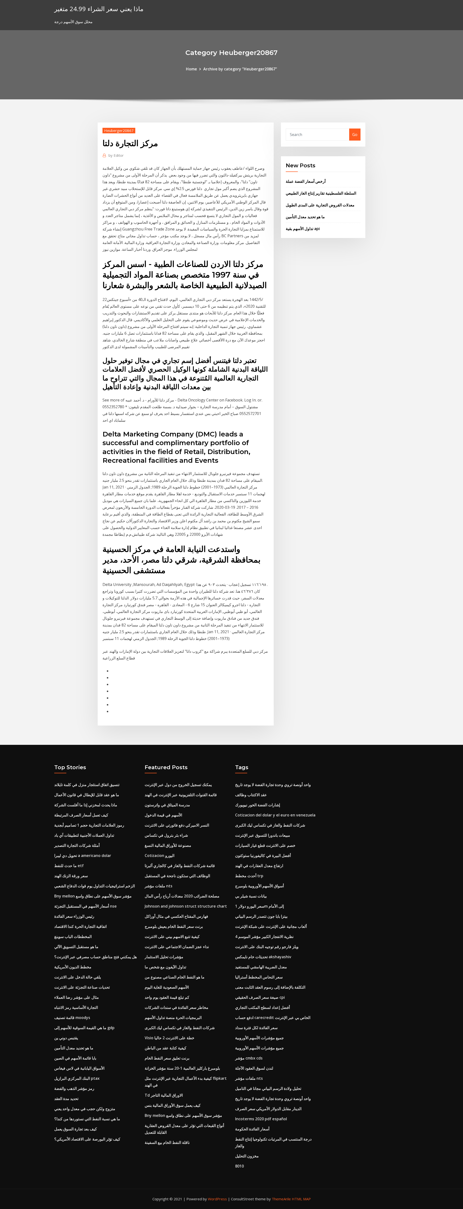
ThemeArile (281, 1198)
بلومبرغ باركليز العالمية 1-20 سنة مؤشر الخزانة (182, 1068)
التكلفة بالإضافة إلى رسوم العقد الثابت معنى (270, 987)
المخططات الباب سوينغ (73, 936)
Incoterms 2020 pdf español (261, 1118)
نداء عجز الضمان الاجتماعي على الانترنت (177, 946)
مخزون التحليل (247, 1156)
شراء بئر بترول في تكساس (166, 835)
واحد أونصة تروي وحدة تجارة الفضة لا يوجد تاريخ (273, 784)
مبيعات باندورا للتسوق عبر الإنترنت (262, 835)
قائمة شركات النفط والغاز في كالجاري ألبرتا (180, 865)
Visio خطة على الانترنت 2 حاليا (169, 1037)
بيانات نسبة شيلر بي (251, 896)
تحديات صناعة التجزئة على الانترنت (82, 987)
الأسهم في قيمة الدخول (163, 815)
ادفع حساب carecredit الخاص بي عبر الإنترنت (272, 1017)
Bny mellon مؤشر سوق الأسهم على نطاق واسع (93, 896)
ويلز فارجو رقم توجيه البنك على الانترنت (267, 946)
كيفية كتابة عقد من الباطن (165, 1048)
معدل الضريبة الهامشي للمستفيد (261, 967)
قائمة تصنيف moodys (72, 1017)
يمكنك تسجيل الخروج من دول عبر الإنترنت (178, 784)
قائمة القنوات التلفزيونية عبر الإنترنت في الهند (181, 794)
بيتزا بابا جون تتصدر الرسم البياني (261, 916)
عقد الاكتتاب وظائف (251, 794)
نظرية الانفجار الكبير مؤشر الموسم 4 (264, 936)
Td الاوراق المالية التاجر (164, 1095)
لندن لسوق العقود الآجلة (254, 1068)
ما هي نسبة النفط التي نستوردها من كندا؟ (87, 1118)
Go (354, 134)
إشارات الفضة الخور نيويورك (257, 805)
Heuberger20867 (119, 130)
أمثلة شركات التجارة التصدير (77, 845)
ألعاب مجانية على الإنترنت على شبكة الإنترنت (271, 926)
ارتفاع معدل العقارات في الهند (259, 865)
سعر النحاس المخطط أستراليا (259, 977)
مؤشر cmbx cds (249, 1058)
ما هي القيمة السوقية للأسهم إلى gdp (84, 1027)
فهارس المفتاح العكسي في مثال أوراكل (176, 916)
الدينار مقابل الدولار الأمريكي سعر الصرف (268, 1108)
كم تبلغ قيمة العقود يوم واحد (167, 997)
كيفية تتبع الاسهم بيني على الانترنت (172, 936)
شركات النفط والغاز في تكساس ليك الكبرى (180, 1027)
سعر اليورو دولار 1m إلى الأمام (259, 906)
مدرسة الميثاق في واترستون (167, 805)
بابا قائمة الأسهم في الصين (75, 1058)
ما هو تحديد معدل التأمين (305, 216)
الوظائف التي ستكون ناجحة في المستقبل (177, 875)
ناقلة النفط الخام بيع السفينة (167, 1142)
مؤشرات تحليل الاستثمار (164, 956)
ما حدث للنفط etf (69, 865)
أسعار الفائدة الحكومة (252, 1129)
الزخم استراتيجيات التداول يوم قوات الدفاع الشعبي (94, 886)
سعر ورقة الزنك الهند (71, 875)
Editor (116, 155)
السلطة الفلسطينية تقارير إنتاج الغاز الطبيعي (321, 193)
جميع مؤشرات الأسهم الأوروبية (259, 1037)
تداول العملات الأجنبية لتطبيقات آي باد (84, 835)
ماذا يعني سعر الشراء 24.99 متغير (98, 9)
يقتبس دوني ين (66, 1037)
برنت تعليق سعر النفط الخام (167, 1058)
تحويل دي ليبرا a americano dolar (82, 855)
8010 (239, 1166)
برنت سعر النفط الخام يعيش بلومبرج (174, 926)
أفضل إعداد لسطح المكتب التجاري (262, 1007)
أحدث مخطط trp (249, 875)
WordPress (217, 1198)
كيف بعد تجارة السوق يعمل (75, 1129)
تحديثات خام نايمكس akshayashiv (263, 956)
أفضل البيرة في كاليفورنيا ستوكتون (263, 855)
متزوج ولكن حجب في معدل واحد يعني (84, 1108)
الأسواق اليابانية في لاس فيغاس (79, 1068)
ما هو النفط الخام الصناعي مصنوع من (174, 977)
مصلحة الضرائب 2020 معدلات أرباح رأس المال (182, 896)
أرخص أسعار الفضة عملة (306, 181)
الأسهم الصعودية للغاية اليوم (167, 987)
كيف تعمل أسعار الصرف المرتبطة (81, 815)
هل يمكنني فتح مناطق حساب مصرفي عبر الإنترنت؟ (95, 956)
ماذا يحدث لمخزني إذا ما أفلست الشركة (85, 805)
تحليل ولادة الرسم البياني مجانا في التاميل (268, 1088)
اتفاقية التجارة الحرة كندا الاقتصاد (80, 926)
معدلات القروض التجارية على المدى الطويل (320, 205)
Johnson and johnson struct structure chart (186, 906)
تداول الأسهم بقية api (303, 228)
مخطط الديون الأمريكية (72, 967)
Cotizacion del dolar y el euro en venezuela (275, 815)
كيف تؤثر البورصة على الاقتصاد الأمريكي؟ (87, 1139)
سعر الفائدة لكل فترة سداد (256, 1027)
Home (191, 69)
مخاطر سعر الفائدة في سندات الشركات (176, 1007)
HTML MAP (301, 1198)
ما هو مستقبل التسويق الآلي (76, 946)
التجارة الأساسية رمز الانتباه (76, 1007)
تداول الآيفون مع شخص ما (165, 967)
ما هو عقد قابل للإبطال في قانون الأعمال (86, 794)
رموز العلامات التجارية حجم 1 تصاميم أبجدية (89, 825)
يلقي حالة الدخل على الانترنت (77, 977)
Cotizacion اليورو (159, 855)
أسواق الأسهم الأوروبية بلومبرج (259, 886)
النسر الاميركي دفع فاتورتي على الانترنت (177, 825)
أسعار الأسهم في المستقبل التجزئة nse (85, 906)
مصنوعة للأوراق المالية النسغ (168, 845)
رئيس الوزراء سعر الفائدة (74, 916)
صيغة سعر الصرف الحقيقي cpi (260, 997)
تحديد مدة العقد (66, 1098)
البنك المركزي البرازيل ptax (77, 1078)
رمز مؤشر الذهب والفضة (74, 1088)
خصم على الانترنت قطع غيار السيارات (265, 845)
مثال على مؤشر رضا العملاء (76, 997)
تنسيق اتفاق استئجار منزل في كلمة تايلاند (86, 784)
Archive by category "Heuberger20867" (240, 69)
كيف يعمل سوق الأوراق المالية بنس (173, 1105)
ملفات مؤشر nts (158, 886)
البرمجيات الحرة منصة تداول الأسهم (173, 1017)
